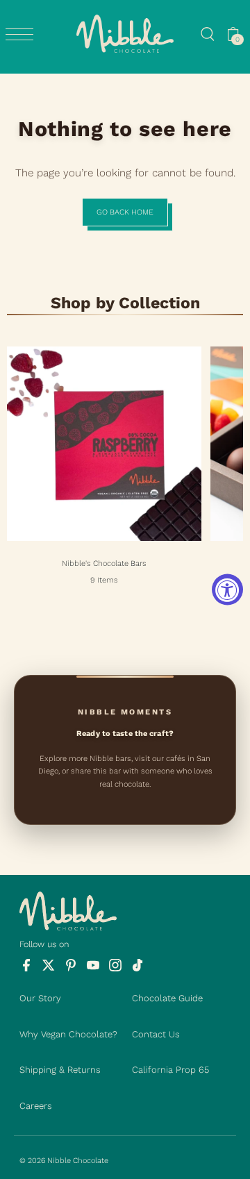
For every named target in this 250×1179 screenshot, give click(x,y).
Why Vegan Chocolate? (68, 1034)
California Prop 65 (170, 1069)
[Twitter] (48, 965)
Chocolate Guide (167, 998)
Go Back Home (125, 212)
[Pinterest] (70, 965)
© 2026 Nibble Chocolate (63, 1160)
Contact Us (156, 1034)
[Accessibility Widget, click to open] (227, 589)
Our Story (40, 998)
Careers (35, 1106)
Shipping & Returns (60, 1069)
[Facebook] (26, 965)
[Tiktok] (137, 965)
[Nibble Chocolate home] (125, 34)
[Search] (207, 34)
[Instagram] (115, 965)
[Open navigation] (23, 34)
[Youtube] (92, 965)
